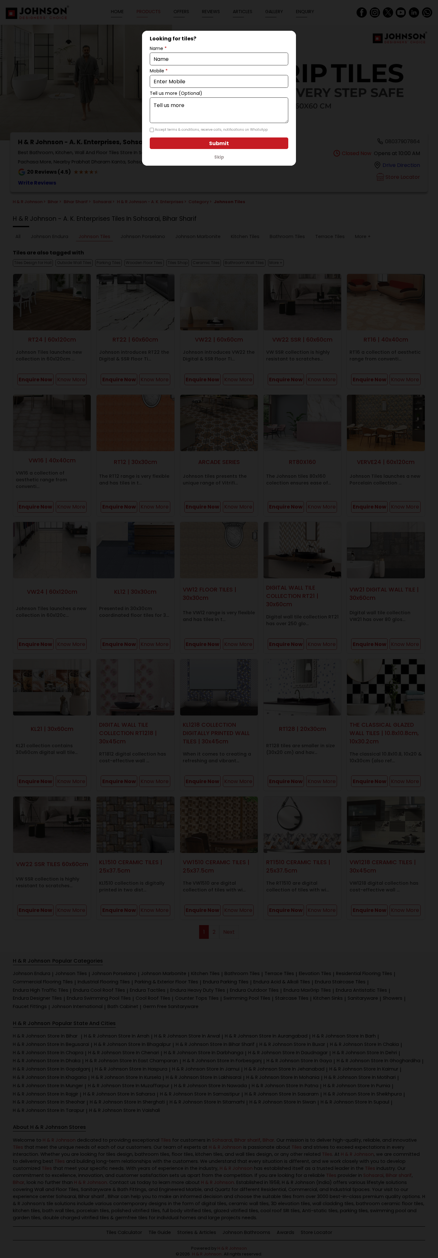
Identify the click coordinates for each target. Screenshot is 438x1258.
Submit (219, 143)
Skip (219, 157)
